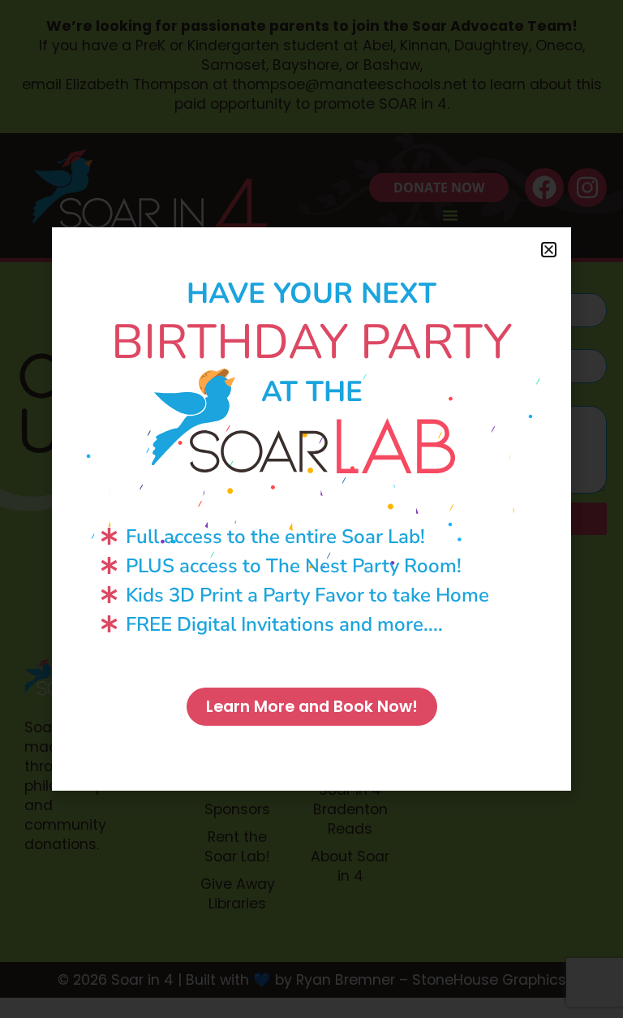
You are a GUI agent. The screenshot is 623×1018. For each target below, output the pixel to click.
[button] (549, 250)
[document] (311, 509)
